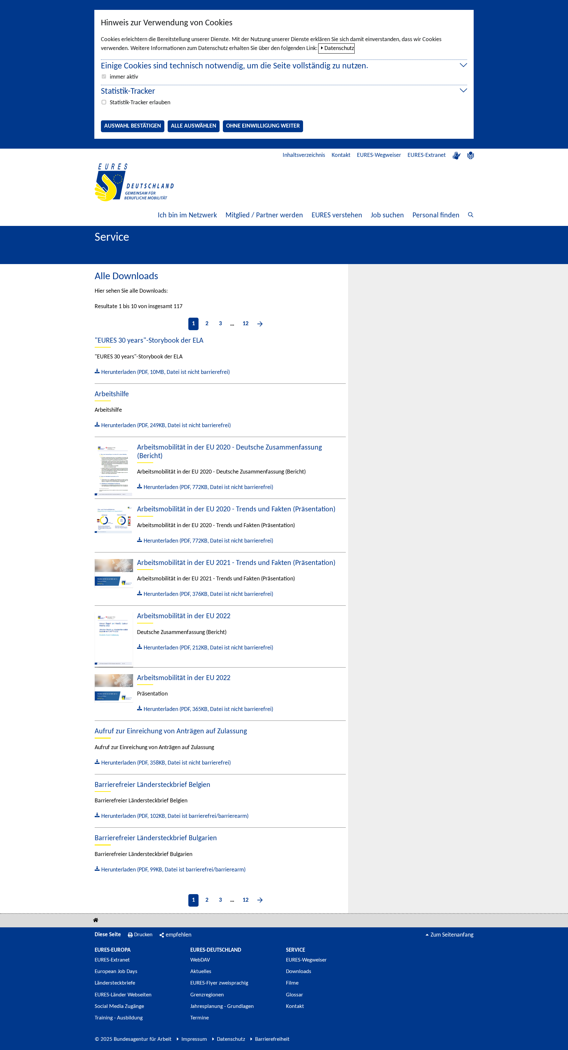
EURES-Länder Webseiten (123, 995)
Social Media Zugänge (119, 1006)
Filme (292, 983)
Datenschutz (339, 48)
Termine (199, 1018)
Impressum (194, 1039)
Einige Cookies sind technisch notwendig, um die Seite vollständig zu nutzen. (234, 66)
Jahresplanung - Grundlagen (222, 1006)
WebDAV (200, 960)
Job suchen (387, 215)
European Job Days (116, 971)
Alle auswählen (193, 126)
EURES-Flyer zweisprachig (219, 983)
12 (245, 324)
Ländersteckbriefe (115, 983)
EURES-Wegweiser (379, 155)
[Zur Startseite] (134, 182)
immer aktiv (124, 77)
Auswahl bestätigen (132, 126)
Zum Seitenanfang (452, 935)
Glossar (294, 995)
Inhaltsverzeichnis (304, 155)
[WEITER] (260, 324)
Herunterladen (162, 372)
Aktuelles (200, 971)
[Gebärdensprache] (456, 155)
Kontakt (341, 155)
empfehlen (178, 935)
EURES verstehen (337, 215)
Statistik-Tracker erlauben (140, 103)
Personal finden (436, 215)
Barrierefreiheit (272, 1039)
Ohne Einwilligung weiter (263, 126)
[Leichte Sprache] (470, 155)
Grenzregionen (207, 995)
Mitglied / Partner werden (264, 215)
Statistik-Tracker (128, 91)
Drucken (143, 935)
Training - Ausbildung (119, 1018)
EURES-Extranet (427, 155)
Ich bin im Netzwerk (187, 215)
